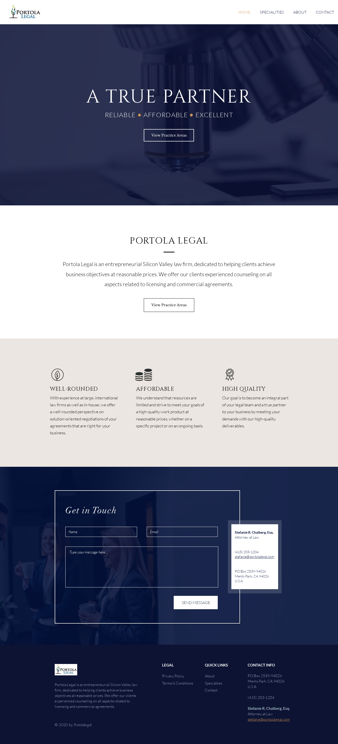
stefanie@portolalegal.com (254, 556)
